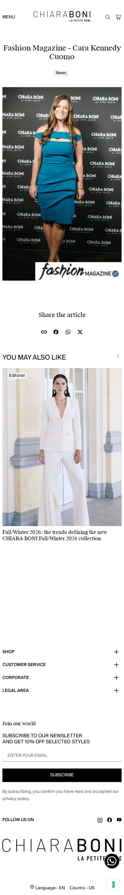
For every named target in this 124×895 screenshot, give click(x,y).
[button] (119, 17)
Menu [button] (8, 17)
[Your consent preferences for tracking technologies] (113, 884)
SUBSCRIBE (62, 775)
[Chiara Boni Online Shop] (62, 16)
